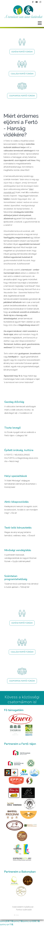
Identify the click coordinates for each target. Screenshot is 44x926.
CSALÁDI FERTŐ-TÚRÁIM (22, 73)
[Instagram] (40, 2)
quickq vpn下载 (6, 924)
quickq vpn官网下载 (31, 921)
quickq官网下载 (6, 921)
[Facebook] (33, 2)
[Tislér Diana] (23, 12)
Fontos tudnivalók (24, 910)
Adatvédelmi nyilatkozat (22, 907)
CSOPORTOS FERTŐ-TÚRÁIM (22, 95)
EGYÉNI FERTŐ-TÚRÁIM (22, 51)
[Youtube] (36, 2)
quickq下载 (18, 921)
